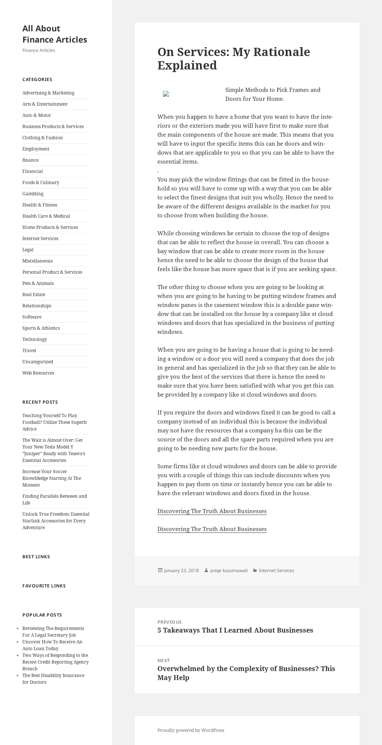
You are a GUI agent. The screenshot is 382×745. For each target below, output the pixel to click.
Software (31, 317)
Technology (34, 339)
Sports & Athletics (41, 328)
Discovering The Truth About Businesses (212, 511)
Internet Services (40, 238)
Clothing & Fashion (42, 137)
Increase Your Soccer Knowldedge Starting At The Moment (51, 478)
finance (30, 160)
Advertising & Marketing (48, 93)
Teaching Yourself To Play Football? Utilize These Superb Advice (54, 422)
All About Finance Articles (54, 33)
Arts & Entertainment (45, 104)
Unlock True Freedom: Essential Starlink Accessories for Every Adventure (56, 521)
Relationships (36, 305)
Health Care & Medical (46, 216)
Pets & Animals (38, 283)
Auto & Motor (36, 115)
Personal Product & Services (52, 272)
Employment (35, 149)
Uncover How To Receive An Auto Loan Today (52, 645)
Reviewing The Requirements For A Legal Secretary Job (53, 631)
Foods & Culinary (40, 182)
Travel (29, 350)
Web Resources (38, 373)
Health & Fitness (39, 205)
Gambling (32, 193)
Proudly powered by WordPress (190, 730)
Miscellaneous (37, 261)
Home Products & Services (50, 227)
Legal (28, 249)
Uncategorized (37, 361)
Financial (32, 171)
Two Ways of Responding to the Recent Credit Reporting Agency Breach (55, 662)
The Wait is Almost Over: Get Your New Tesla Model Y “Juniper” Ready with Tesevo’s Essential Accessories (53, 450)
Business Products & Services (53, 126)
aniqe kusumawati (229, 570)
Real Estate (33, 294)
